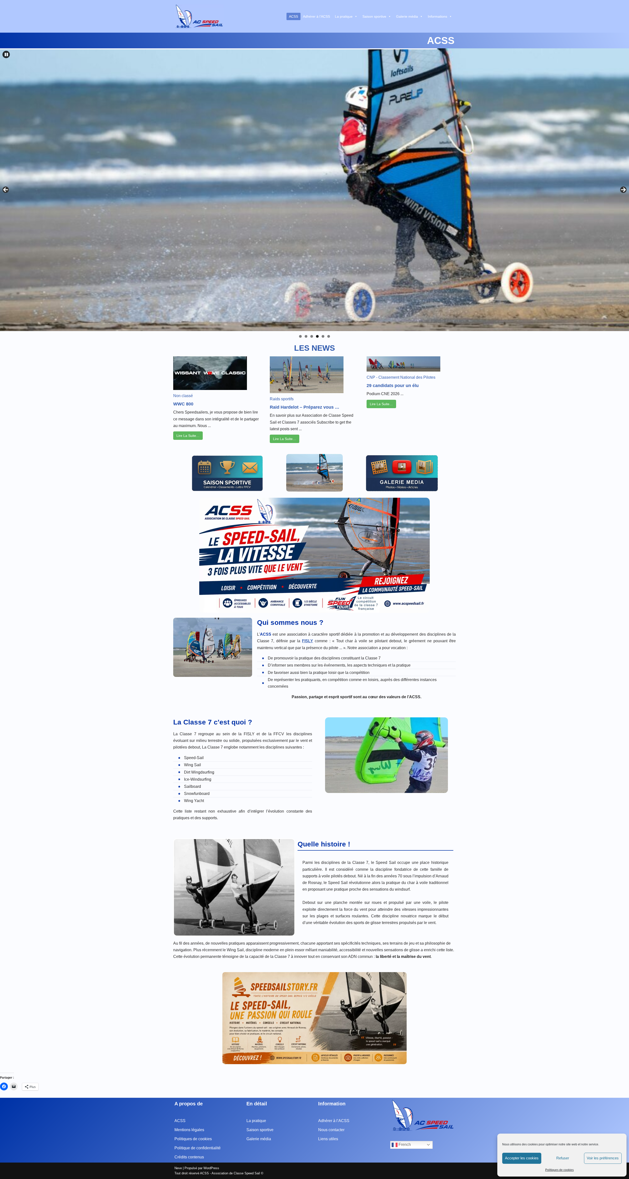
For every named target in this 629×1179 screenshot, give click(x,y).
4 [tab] (317, 336)
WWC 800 (183, 404)
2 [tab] (306, 336)
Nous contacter (331, 1130)
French (404, 1144)
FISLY (307, 641)
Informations (437, 16)
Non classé (183, 396)
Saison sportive (374, 16)
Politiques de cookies (559, 1170)
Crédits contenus (189, 1157)
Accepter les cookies (522, 1158)
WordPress (211, 1168)
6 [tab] (328, 336)
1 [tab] (300, 336)
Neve (178, 1168)
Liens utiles (328, 1139)
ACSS (293, 16)
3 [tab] (311, 336)
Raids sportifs (282, 399)
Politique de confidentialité (197, 1148)
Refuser (562, 1158)
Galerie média (407, 16)
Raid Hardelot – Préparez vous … (304, 407)
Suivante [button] (623, 190)
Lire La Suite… (188, 436)
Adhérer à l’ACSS (316, 16)
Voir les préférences (603, 1158)
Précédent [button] (5, 190)
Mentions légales (189, 1130)
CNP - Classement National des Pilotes (401, 377)
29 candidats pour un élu (393, 385)
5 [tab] (323, 336)
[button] (6, 54)
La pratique (344, 16)
